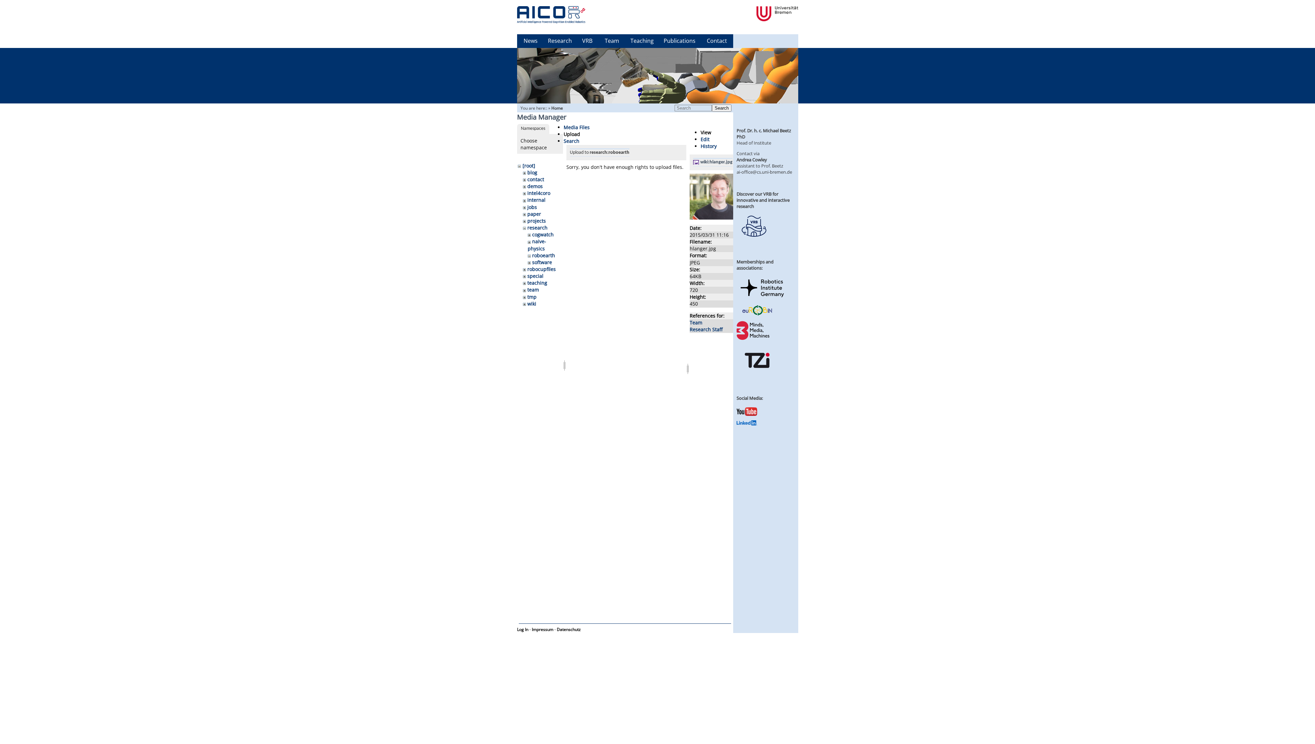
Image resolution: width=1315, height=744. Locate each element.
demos (535, 186)
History (709, 146)
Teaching (642, 41)
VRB (587, 41)
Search (722, 108)
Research (560, 41)
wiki (531, 303)
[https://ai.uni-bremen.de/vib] (754, 242)
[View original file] (727, 217)
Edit (705, 139)
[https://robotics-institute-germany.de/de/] (762, 298)
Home (557, 108)
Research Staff (706, 329)
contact (535, 179)
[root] (529, 165)
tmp (532, 297)
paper (534, 214)
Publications (680, 41)
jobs (532, 207)
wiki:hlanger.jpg (716, 162)
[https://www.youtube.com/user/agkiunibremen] (747, 414)
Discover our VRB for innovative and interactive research (763, 200)
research (537, 227)
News (531, 41)
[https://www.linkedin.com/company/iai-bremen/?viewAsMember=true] (747, 424)
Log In (522, 629)
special (535, 276)
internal (536, 200)
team (533, 289)
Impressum (542, 629)
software (542, 262)
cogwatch (543, 234)
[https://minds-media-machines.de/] (754, 339)
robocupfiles (541, 269)
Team (612, 41)
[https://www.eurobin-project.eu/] (757, 314)
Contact (717, 41)
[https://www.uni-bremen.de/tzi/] (757, 374)
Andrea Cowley (752, 160)
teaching (537, 283)
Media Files (577, 127)
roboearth (543, 255)
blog (532, 172)
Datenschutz (569, 629)
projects (536, 221)
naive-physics (537, 244)
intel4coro (538, 193)
